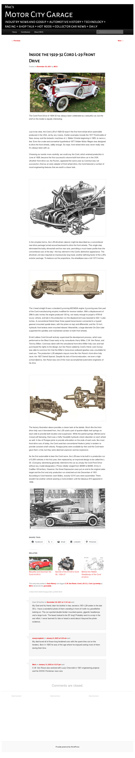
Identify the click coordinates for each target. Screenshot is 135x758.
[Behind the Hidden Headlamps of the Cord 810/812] (93, 563)
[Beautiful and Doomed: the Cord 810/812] (41, 563)
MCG (55, 66)
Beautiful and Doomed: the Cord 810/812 (40, 573)
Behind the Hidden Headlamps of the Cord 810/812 (91, 574)
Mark (34, 664)
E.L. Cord (88, 583)
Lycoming (96, 583)
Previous (16, 40)
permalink (47, 586)
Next (120, 40)
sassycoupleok (38, 638)
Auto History (51, 583)
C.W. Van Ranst (70, 583)
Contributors (25, 32)
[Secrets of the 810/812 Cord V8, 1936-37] (67, 563)
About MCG (38, 32)
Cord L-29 (81, 583)
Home (14, 32)
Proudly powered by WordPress (67, 747)
